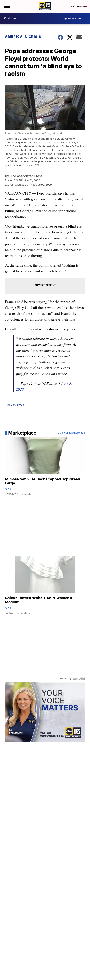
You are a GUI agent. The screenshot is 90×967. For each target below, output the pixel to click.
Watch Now (78, 6)
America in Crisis (23, 37)
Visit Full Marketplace (71, 432)
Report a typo (15, 404)
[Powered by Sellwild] (79, 678)
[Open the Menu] (7, 6)
